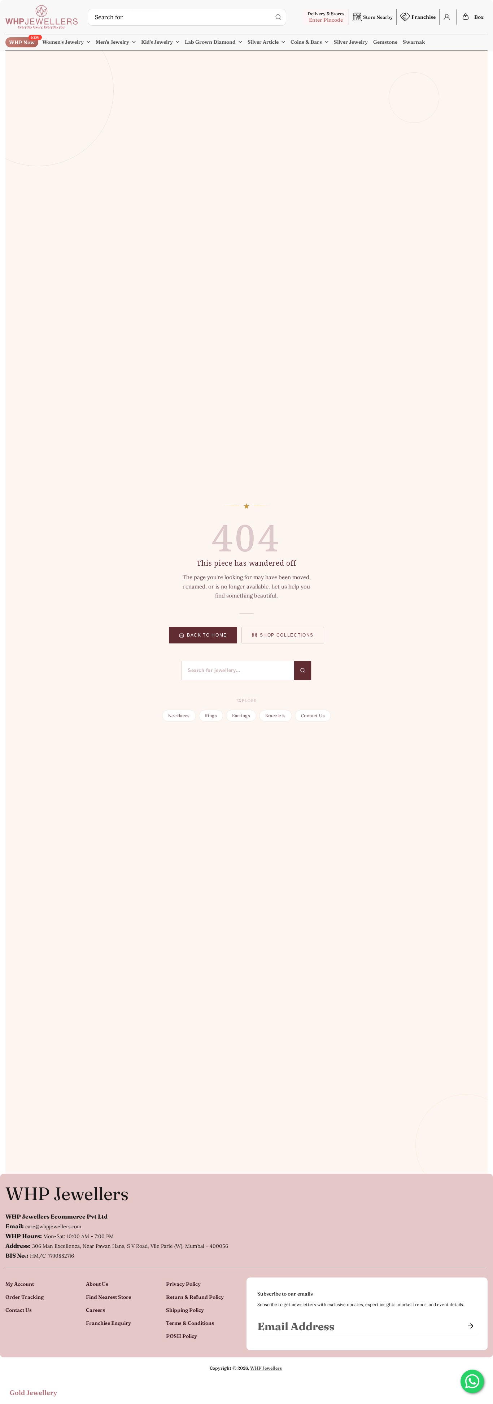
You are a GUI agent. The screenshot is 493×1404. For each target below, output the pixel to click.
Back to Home (207, 635)
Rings (211, 715)
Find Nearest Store (108, 1297)
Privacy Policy (183, 1284)
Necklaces (179, 715)
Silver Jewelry (351, 42)
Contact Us (313, 715)
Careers (95, 1310)
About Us (97, 1284)
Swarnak (414, 42)
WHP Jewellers (66, 1193)
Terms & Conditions (190, 1323)
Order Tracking (24, 1297)
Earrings (241, 715)
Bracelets (275, 715)
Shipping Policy (185, 1310)
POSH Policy (181, 1336)
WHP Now (23, 41)
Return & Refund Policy (195, 1297)
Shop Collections (287, 635)
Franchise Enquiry (108, 1323)
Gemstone (385, 42)
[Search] (278, 17)
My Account (19, 1284)
